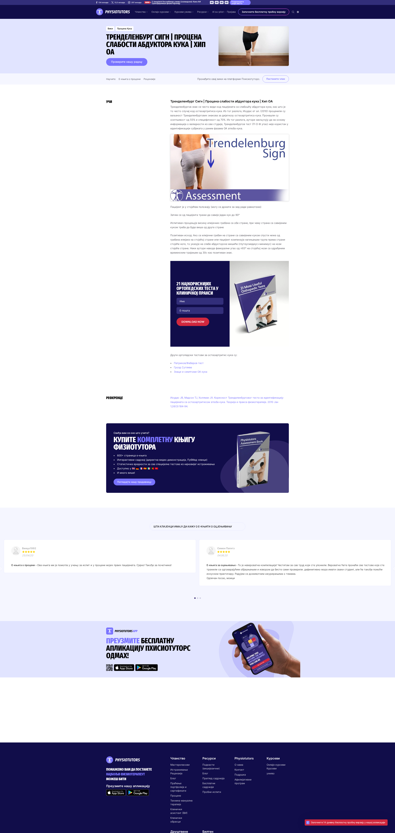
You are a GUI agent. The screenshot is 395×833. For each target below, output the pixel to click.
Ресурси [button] (202, 11)
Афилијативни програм (243, 781)
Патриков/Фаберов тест (189, 363)
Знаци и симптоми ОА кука (190, 371)
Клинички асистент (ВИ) (178, 811)
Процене (175, 795)
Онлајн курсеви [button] (160, 11)
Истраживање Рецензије (179, 771)
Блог (173, 778)
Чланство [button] (140, 11)
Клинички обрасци (176, 819)
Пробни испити (211, 791)
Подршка (240, 774)
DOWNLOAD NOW (192, 321)
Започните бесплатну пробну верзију (264, 11)
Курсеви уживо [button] (183, 11)
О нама (239, 764)
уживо (270, 773)
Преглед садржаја (213, 778)
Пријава (231, 11)
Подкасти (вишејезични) (211, 766)
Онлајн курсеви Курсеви (276, 766)
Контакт (239, 769)
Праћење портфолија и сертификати (178, 787)
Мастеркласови (180, 764)
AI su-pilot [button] (218, 11)
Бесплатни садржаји (208, 785)
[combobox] (298, 12)
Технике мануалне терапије (181, 802)
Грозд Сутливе (183, 367)
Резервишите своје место (237, 2)
